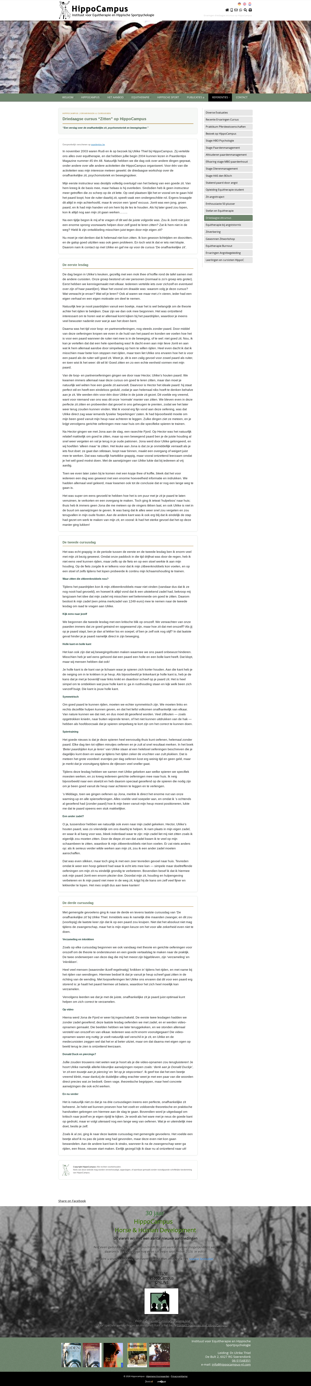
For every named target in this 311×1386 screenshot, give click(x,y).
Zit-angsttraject (215, 197)
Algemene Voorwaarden (157, 1376)
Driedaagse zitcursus (218, 218)
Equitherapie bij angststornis (223, 225)
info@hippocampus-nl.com (231, 1364)
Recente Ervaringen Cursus (222, 119)
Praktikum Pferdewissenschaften (226, 126)
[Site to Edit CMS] (161, 1383)
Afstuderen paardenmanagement (226, 154)
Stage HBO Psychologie (220, 140)
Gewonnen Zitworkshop (220, 239)
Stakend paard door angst (222, 182)
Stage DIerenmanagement (222, 168)
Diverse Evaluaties (217, 112)
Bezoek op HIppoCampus (221, 133)
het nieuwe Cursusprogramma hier (166, 1321)
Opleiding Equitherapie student (225, 189)
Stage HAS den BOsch (219, 176)
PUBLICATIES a (195, 97)
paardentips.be (98, 144)
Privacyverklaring (179, 1376)
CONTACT (242, 97)
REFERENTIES (220, 97)
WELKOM (67, 97)
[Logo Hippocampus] (106, 10)
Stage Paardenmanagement (223, 148)
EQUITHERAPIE (140, 97)
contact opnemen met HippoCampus (202, 1325)
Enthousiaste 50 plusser (220, 204)
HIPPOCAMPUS (90, 97)
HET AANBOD (115, 97)
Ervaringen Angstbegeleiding (223, 253)
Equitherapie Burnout (219, 246)
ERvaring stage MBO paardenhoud (227, 161)
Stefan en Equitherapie (220, 211)
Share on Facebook (72, 1201)
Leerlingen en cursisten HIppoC (225, 260)
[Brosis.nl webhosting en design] (149, 1383)
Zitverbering (213, 232)
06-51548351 (241, 1360)
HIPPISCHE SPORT (168, 97)
